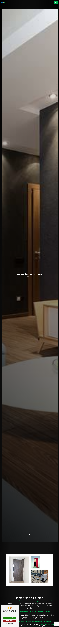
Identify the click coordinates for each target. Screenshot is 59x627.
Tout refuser (10, 620)
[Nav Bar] (56, 2)
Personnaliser (9, 623)
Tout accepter (10, 617)
